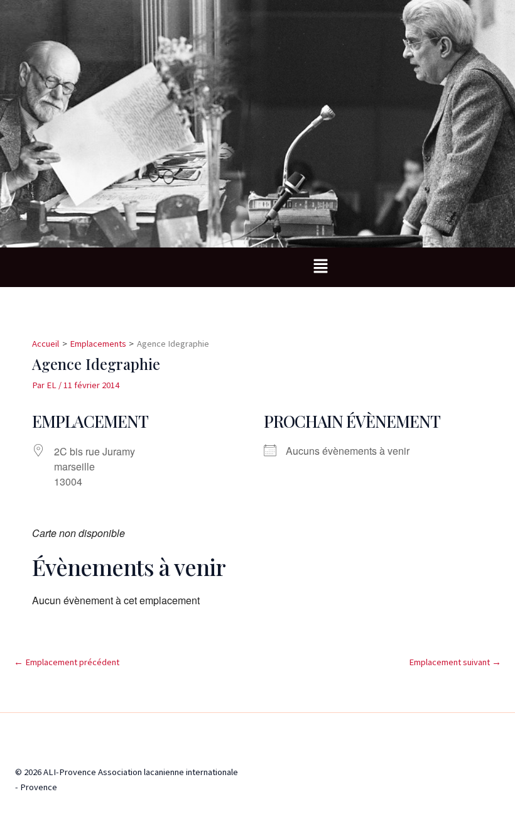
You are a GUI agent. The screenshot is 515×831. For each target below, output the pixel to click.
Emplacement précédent (66, 662)
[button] (320, 267)
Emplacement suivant (455, 662)
